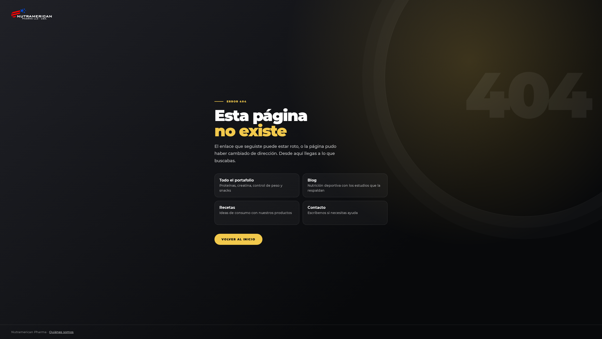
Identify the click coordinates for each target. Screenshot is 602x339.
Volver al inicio (238, 239)
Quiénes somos (61, 332)
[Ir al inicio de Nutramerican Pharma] (301, 13)
